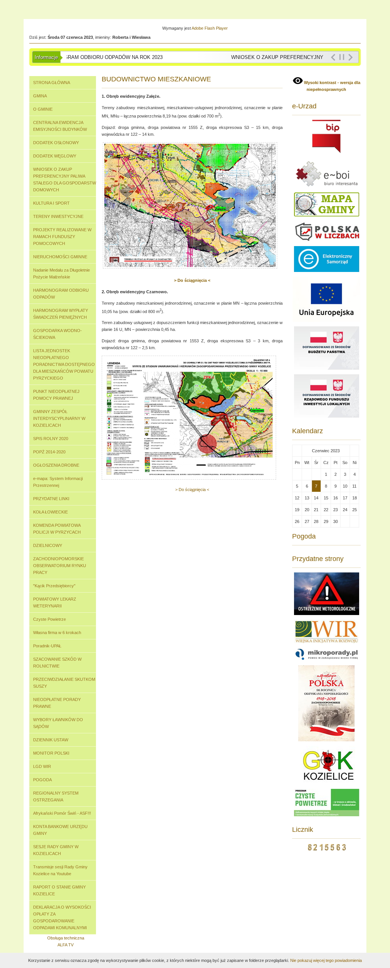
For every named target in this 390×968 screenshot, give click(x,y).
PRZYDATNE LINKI (51, 498)
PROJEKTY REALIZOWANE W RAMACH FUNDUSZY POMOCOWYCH (62, 236)
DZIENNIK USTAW (50, 740)
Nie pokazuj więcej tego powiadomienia (326, 960)
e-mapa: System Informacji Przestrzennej (58, 482)
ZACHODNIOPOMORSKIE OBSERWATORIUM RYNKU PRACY (59, 565)
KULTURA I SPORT (51, 203)
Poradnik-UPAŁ (47, 646)
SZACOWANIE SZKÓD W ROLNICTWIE (57, 662)
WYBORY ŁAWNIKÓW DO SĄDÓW (58, 723)
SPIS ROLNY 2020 (50, 438)
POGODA (42, 779)
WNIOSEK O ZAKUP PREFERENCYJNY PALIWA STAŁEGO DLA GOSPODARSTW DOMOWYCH (64, 179)
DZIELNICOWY (47, 545)
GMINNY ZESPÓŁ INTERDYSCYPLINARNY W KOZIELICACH (59, 418)
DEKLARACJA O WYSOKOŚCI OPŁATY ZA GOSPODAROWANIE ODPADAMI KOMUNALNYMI (62, 917)
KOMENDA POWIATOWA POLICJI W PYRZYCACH (57, 528)
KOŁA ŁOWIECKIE (50, 512)
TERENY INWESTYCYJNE (58, 216)
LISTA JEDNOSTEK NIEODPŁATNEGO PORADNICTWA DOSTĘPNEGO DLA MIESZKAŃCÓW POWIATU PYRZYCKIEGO (64, 364)
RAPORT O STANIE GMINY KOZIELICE (59, 890)
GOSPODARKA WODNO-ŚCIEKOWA (57, 334)
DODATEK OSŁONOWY (56, 142)
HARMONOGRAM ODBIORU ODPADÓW (61, 293)
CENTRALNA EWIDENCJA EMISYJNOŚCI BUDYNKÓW (60, 126)
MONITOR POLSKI (51, 753)
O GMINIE (43, 109)
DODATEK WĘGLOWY (54, 156)
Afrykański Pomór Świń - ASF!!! (62, 813)
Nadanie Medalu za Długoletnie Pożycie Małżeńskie (61, 273)
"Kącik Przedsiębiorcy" (54, 585)
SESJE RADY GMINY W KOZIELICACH (55, 850)
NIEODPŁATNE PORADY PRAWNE (57, 703)
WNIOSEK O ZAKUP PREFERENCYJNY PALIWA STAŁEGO (294, 57)
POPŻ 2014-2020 (49, 452)
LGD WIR (42, 766)
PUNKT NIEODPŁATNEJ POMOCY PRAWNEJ (56, 395)
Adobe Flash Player (210, 28)
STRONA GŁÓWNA (51, 82)
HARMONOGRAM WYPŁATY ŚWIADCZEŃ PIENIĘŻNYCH (60, 313)
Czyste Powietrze (49, 619)
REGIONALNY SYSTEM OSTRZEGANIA (55, 796)
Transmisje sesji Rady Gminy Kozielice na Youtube (60, 870)
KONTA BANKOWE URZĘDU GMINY (60, 830)
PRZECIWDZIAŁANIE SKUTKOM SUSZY (64, 682)
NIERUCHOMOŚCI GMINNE (60, 256)
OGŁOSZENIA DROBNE (56, 465)
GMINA (40, 96)
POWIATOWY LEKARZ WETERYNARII (54, 602)
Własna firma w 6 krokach (57, 632)
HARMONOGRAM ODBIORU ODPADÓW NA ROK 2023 (95, 57)
